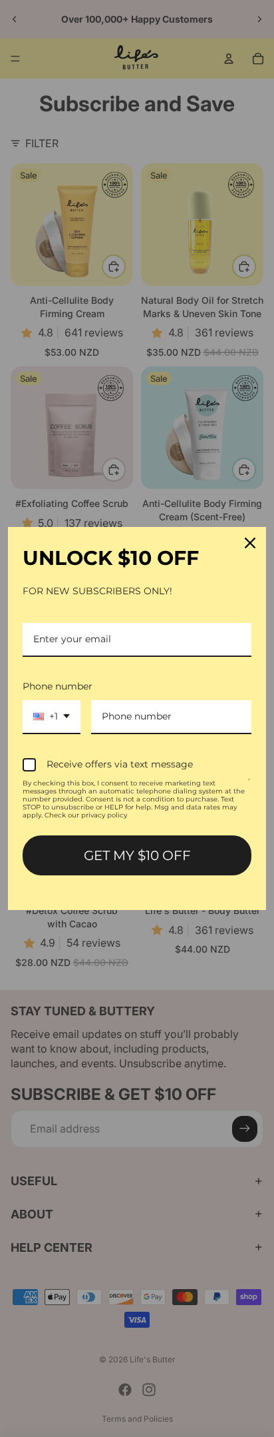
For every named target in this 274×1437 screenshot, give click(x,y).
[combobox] (51, 717)
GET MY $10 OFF (137, 855)
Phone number (57, 686)
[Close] (250, 543)
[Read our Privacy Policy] (249, 785)
